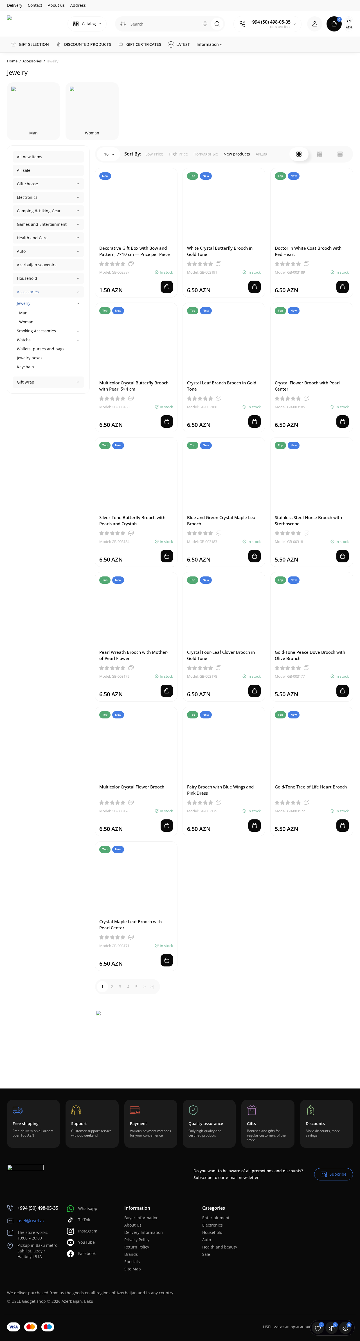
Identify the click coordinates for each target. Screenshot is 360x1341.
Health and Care (32, 237)
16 (107, 154)
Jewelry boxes (29, 357)
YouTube (86, 1242)
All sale (23, 170)
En (349, 20)
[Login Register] (314, 23)
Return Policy (136, 1247)
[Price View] (340, 154)
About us (56, 5)
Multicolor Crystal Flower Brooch (131, 787)
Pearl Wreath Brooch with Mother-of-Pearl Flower (133, 655)
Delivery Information (143, 1232)
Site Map (132, 1269)
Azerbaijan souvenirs (37, 264)
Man (23, 312)
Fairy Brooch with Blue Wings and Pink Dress (220, 790)
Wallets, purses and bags (40, 348)
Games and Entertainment (42, 224)
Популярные (206, 154)
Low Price (154, 154)
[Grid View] (299, 154)
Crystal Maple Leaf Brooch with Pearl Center (130, 924)
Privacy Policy (136, 1239)
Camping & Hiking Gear (39, 210)
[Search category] (123, 24)
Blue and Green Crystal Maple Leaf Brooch (222, 520)
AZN (349, 27)
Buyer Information (141, 1217)
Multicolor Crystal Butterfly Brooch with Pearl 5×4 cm (133, 386)
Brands (131, 1254)
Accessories (28, 291)
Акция (261, 154)
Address (78, 5)
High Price (178, 154)
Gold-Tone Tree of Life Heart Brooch (311, 787)
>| (152, 986)
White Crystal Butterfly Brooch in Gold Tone (220, 251)
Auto (21, 251)
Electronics (27, 197)
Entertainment (216, 1217)
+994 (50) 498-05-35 (270, 22)
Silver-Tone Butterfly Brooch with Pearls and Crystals (132, 520)
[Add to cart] (167, 287)
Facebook (87, 1253)
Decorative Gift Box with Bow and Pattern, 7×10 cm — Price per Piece (134, 251)
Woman (26, 321)
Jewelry (23, 303)
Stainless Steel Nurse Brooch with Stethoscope (308, 520)
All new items (29, 156)
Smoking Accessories (36, 330)
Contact (35, 5)
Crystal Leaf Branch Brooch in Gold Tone (221, 386)
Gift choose (27, 183)
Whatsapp (87, 1208)
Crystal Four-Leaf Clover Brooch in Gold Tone (221, 655)
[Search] (205, 24)
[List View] (319, 154)
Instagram (87, 1231)
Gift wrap (25, 382)
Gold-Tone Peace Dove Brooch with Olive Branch (310, 655)
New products (237, 154)
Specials (132, 1261)
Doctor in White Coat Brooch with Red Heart (308, 251)
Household (27, 278)
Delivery (14, 5)
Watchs (24, 339)
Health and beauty (219, 1247)
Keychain (25, 366)
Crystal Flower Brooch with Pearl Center (307, 386)
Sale (206, 1254)
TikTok (84, 1219)
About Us (132, 1225)
